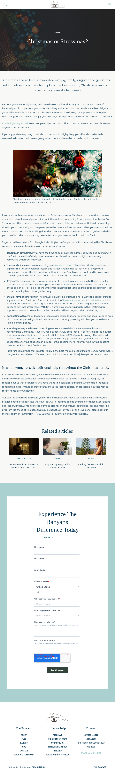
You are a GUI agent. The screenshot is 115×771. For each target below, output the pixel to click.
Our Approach (57, 743)
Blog (24, 747)
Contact (24, 751)
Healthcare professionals (57, 755)
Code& (101, 767)
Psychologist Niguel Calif (15, 123)
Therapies (57, 751)
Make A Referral (91, 753)
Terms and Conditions (24, 755)
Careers (24, 743)
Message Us (91, 739)
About (24, 735)
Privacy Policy (38, 767)
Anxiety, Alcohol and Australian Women (84, 300)
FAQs (24, 739)
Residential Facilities (57, 747)
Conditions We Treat (57, 739)
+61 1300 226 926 (63, 537)
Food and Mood (63, 265)
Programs (57, 735)
